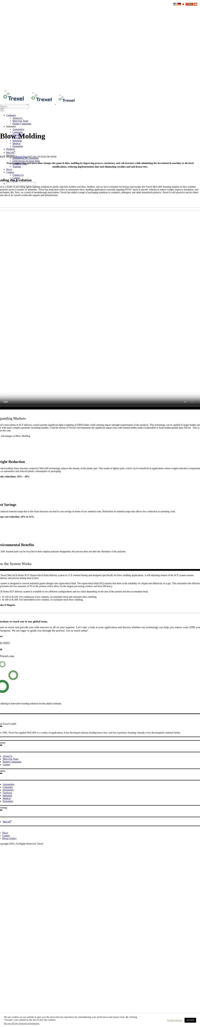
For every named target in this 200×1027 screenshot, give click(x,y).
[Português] (192, 4)
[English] (175, 4)
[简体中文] (187, 4)
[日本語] (183, 4)
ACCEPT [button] (190, 1020)
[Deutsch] (179, 4)
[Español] (196, 4)
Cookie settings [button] (174, 1020)
